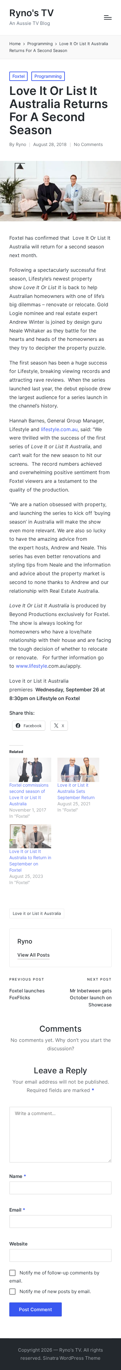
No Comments (88, 144)
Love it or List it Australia (37, 913)
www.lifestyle (31, 666)
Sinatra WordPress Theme (72, 1358)
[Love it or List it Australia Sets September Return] (78, 770)
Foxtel (18, 76)
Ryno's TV (31, 13)
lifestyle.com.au (59, 429)
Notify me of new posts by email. (55, 1291)
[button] (33, 955)
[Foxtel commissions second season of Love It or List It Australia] (30, 770)
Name (17, 1176)
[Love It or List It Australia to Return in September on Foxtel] (30, 836)
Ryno (24, 941)
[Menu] (108, 17)
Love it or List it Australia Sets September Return (76, 791)
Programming (48, 76)
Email (17, 1210)
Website (18, 1244)
